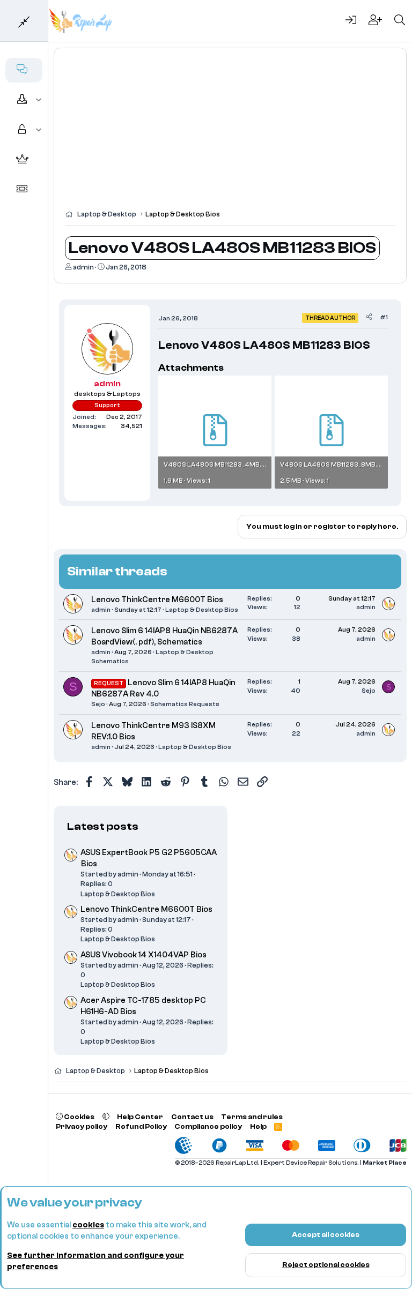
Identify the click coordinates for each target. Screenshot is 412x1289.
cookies (88, 1225)
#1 (384, 317)
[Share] (369, 317)
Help (258, 1126)
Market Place (385, 1162)
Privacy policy (81, 1126)
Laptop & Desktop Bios (201, 609)
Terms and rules (252, 1117)
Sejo (98, 704)
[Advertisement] (230, 134)
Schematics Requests (184, 704)
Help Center (140, 1117)
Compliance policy (208, 1126)
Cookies (78, 1117)
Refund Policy (141, 1126)
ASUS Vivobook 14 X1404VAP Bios (143, 955)
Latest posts (102, 826)
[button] (39, 100)
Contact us (192, 1117)
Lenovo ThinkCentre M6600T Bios (157, 599)
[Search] (399, 21)
